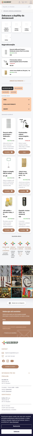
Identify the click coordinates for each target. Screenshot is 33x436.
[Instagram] (7, 360)
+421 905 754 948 (20, 254)
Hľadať (29, 6)
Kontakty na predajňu (10, 366)
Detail (24, 152)
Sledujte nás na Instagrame (18, 303)
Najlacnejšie (18, 88)
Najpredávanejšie (8, 88)
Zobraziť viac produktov (16, 80)
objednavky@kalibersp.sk (11, 353)
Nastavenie (16, 426)
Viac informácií (14, 422)
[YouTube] (12, 360)
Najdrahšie (6, 92)
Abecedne (13, 92)
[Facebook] (3, 360)
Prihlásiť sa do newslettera (10, 333)
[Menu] (31, 2)
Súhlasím (16, 431)
